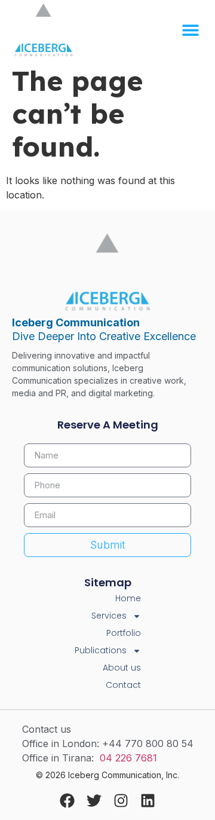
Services (109, 616)
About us (122, 668)
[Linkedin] (147, 800)
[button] (190, 30)
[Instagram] (120, 800)
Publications (101, 650)
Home (128, 598)
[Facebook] (67, 800)
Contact (123, 685)
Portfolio (123, 633)
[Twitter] (94, 800)
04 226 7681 (128, 758)
